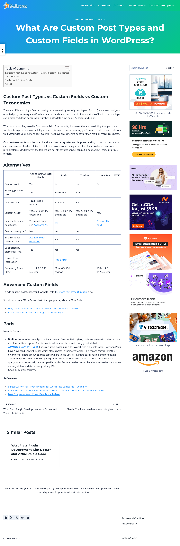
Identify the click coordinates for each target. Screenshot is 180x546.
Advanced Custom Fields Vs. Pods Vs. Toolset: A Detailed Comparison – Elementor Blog (56, 390)
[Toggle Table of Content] (66, 68)
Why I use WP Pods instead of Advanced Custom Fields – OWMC (43, 308)
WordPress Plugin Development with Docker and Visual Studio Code (30, 409)
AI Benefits (88, 5)
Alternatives (13, 76)
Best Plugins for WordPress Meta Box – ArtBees (34, 394)
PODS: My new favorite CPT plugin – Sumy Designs (36, 312)
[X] (11, 517)
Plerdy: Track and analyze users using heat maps (94, 407)
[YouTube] (22, 517)
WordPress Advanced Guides (90, 19)
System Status (129, 538)
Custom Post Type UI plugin (71, 291)
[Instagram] (16, 517)
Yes (56, 223)
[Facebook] (5, 517)
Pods (9, 83)
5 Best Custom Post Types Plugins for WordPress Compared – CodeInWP (48, 386)
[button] (2, 49)
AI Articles (104, 5)
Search (170, 67)
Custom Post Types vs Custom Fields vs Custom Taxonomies (38, 72)
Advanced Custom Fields (19, 80)
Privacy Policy (129, 523)
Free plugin (61, 259)
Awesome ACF (41, 224)
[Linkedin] (27, 517)
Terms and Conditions (134, 518)
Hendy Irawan (20, 459)
